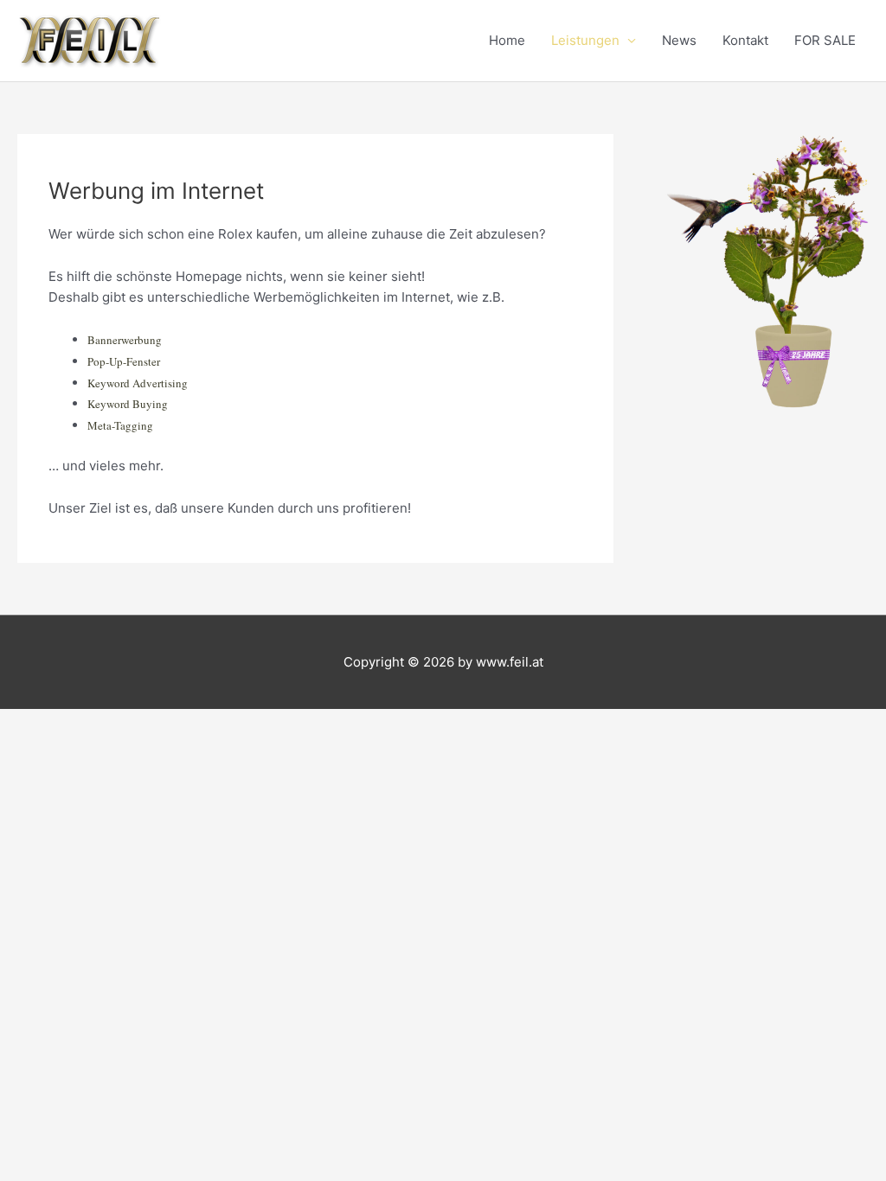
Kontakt (745, 40)
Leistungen (585, 40)
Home (507, 40)
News (679, 40)
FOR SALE (825, 40)
